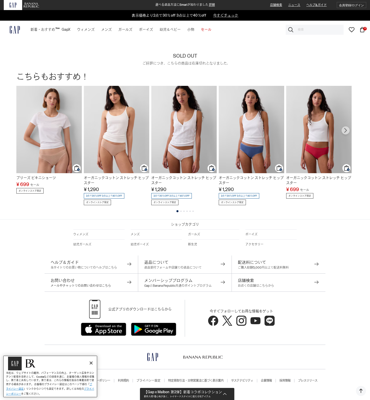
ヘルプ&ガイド (316, 5)
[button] (351, 5)
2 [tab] (180, 211)
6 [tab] (193, 211)
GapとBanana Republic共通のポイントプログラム (178, 285)
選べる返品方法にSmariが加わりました (185, 5)
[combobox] (315, 30)
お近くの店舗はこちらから (256, 285)
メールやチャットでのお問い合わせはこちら (81, 285)
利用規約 (123, 380)
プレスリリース (307, 380)
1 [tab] (177, 211)
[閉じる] (91, 363)
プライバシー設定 (148, 380)
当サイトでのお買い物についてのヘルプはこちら (84, 267)
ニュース (294, 5)
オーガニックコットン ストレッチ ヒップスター (116, 180)
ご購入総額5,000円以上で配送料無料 (263, 267)
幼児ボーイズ (140, 244)
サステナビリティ (242, 380)
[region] (50, 376)
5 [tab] (190, 211)
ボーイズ (251, 234)
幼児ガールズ (82, 244)
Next (346, 130)
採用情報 (284, 380)
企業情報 (266, 380)
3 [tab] (183, 211)
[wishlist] (352, 29)
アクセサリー (254, 244)
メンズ (135, 234)
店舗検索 (276, 5)
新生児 (192, 244)
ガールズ (194, 234)
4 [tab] (187, 211)
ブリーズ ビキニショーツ (36, 178)
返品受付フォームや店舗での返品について (173, 267)
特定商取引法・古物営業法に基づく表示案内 (196, 380)
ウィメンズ (80, 234)
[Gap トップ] (12, 29)
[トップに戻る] (361, 391)
